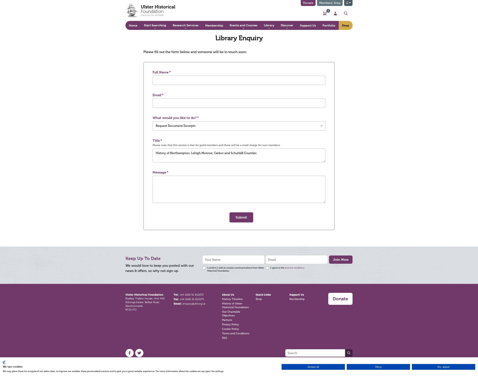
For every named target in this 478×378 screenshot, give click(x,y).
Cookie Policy (230, 329)
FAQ (224, 338)
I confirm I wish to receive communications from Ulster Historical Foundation (235, 269)
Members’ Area (329, 3)
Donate (308, 3)
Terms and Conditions (235, 333)
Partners (227, 320)
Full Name (161, 72)
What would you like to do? (175, 118)
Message (159, 172)
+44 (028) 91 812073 (191, 294)
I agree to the (287, 268)
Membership (297, 299)
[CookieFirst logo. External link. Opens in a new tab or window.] (4, 362)
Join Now (341, 259)
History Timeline (232, 299)
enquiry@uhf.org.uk (194, 303)
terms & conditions (294, 268)
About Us (228, 294)
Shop (259, 299)
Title (156, 140)
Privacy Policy (230, 324)
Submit (241, 217)
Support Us (296, 294)
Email (157, 95)
